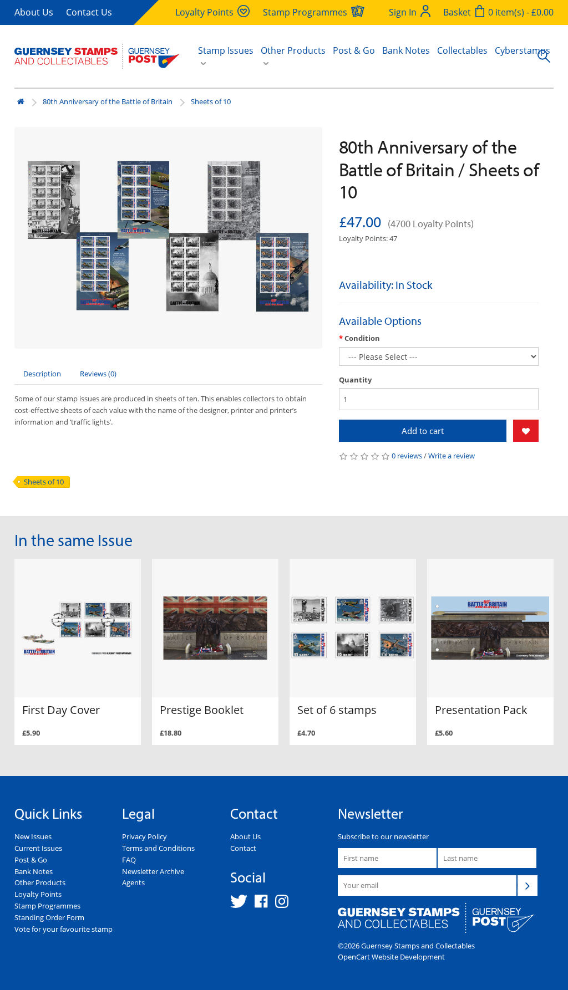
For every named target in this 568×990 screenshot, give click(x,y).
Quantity (355, 380)
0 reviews (407, 456)
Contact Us (89, 12)
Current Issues (38, 848)
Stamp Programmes (47, 906)
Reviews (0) (98, 374)
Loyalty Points (38, 894)
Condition (362, 338)
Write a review (451, 456)
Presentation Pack (481, 709)
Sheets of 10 (211, 101)
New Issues (33, 836)
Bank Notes (406, 50)
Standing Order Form (49, 917)
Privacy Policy (144, 836)
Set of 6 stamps (337, 709)
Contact (243, 848)
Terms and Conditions (158, 848)
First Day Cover (61, 709)
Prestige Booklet (202, 709)
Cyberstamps (522, 50)
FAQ (129, 860)
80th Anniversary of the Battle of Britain (108, 101)
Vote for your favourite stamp (63, 929)
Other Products (39, 882)
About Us (33, 12)
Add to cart (423, 430)
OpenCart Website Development (391, 957)
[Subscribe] (527, 885)
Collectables (462, 50)
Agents (133, 882)
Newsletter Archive (153, 871)
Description (42, 374)
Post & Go (354, 50)
